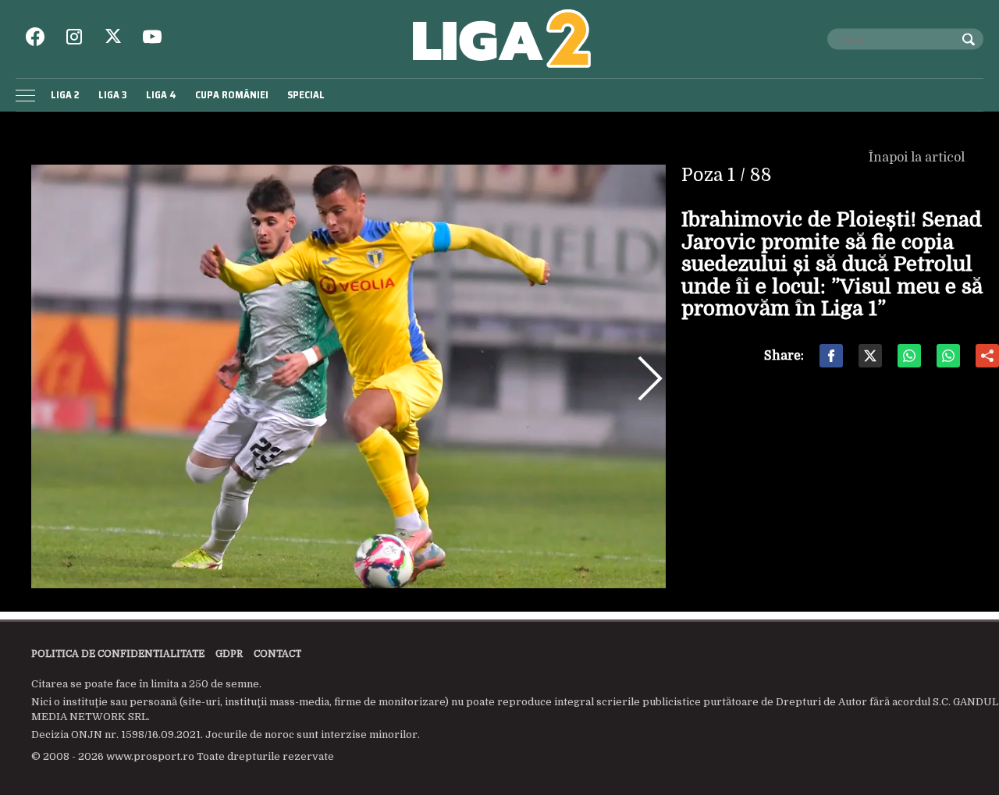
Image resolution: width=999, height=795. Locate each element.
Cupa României (231, 95)
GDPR (229, 653)
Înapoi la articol (918, 158)
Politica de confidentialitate (117, 653)
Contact (277, 653)
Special (306, 95)
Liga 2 (65, 95)
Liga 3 (112, 95)
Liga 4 (161, 95)
